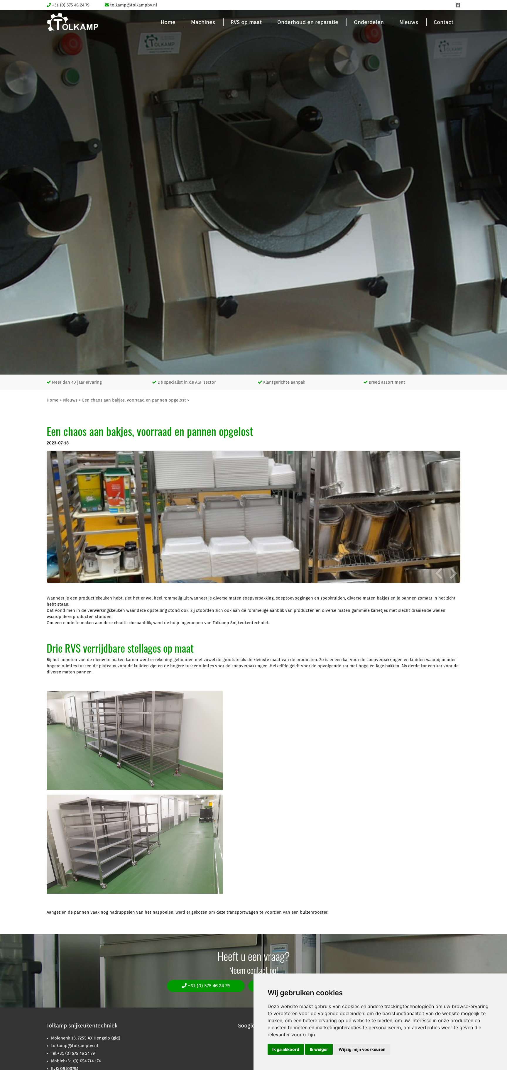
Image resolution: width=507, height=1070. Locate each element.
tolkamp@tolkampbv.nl (74, 1045)
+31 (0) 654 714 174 (83, 1061)
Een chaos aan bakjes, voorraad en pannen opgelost (134, 400)
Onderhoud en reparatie (307, 22)
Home (168, 22)
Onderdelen (369, 22)
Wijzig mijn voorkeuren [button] (362, 1049)
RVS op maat (246, 22)
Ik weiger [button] (319, 1049)
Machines (203, 22)
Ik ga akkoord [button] (285, 1049)
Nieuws (408, 22)
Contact (443, 22)
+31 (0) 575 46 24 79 (208, 985)
